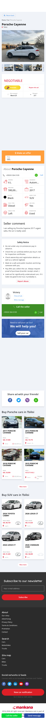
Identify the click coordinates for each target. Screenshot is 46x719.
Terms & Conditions (9, 625)
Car (8, 20)
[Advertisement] (23, 125)
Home (4, 20)
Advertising (6, 619)
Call (41, 175)
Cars (3, 642)
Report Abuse (23, 281)
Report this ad (33, 88)
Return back (10, 15)
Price (8, 157)
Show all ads (18, 296)
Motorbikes (6, 645)
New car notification (23, 692)
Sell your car (23, 333)
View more (23, 487)
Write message (19, 300)
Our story (5, 615)
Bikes (4, 662)
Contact (5, 632)
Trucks (4, 648)
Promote (13, 88)
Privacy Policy (7, 622)
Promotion (6, 629)
